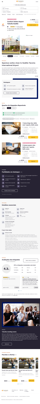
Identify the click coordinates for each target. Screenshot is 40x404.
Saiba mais (15, 295)
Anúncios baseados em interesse (24, 396)
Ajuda (32, 390)
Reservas (21, 390)
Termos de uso (3, 396)
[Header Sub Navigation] (2, 1)
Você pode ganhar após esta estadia (13, 114)
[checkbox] (8, 119)
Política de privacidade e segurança (12, 396)
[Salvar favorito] (7, 26)
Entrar (37, 1)
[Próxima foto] (19, 128)
